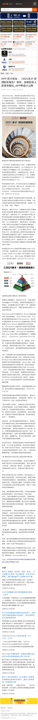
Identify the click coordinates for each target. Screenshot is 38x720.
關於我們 (10, 708)
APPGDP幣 (19, 559)
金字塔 (12, 559)
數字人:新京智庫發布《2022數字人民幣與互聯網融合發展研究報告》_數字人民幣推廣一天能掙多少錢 (18, 679)
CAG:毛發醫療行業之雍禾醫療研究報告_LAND (17, 593)
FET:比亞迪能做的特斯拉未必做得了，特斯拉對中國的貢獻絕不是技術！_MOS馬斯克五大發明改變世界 (18, 615)
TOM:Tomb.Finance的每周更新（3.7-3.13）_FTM (16, 637)
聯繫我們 (3, 708)
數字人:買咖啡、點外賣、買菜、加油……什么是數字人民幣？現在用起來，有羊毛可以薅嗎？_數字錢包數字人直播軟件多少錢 (18, 574)
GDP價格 (26, 559)
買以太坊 (13, 718)
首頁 (2, 73)
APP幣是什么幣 (13, 562)
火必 (7, 73)
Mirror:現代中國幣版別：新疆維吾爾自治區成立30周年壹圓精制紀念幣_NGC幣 (18, 655)
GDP (8, 559)
